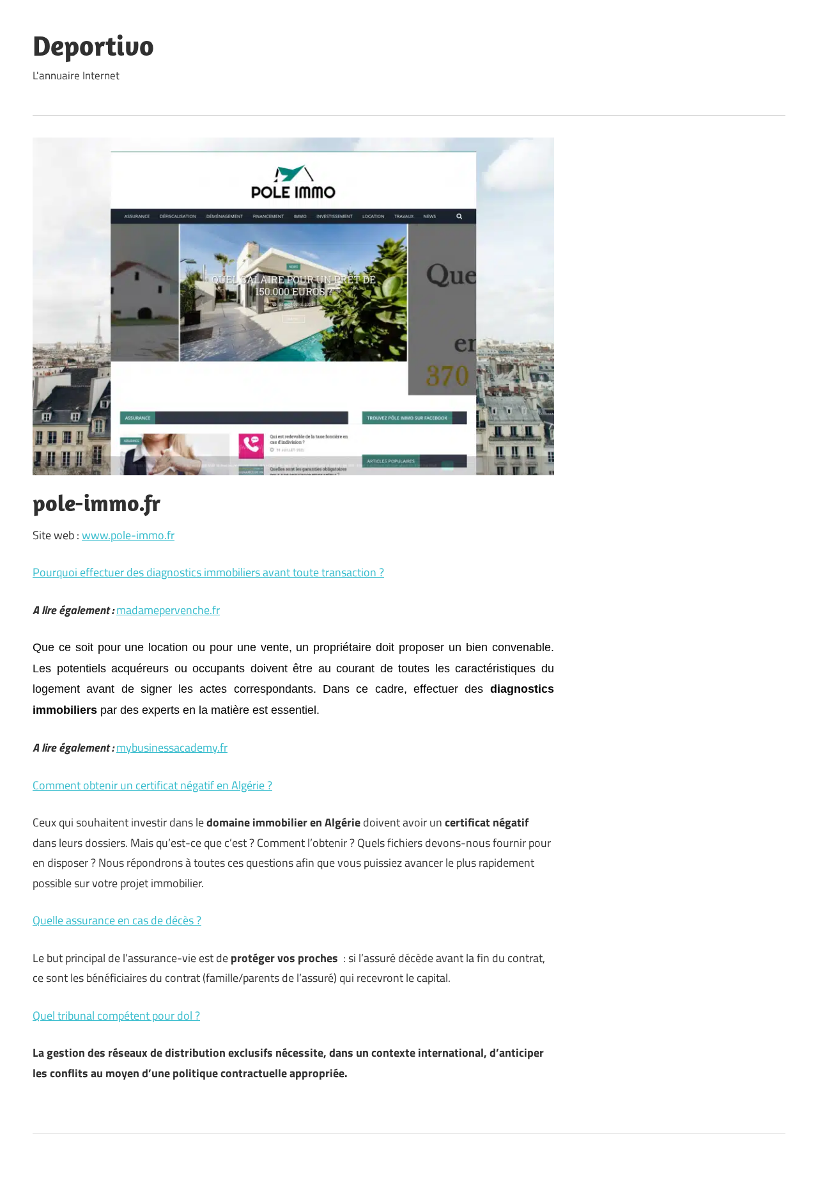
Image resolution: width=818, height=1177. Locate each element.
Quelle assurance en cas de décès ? (117, 920)
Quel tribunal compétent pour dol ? (116, 1015)
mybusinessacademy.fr (172, 747)
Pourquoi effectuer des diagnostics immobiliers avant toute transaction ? (208, 572)
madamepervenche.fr (168, 610)
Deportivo (93, 45)
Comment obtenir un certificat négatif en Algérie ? (152, 785)
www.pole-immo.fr (128, 535)
